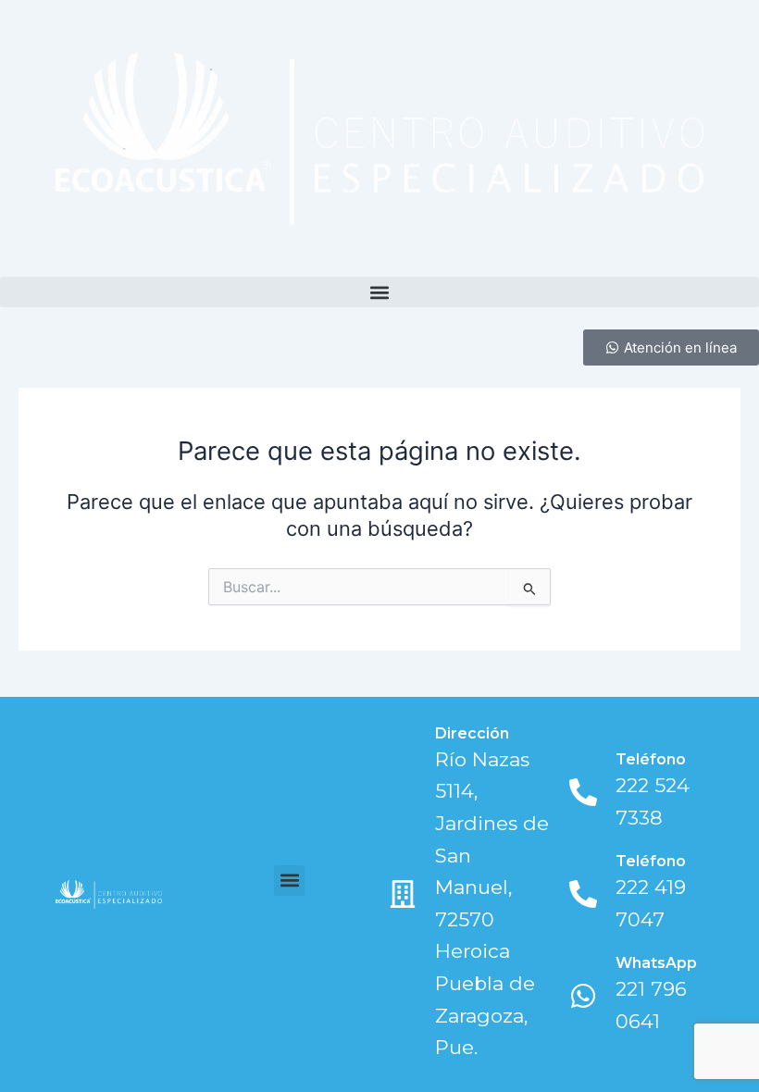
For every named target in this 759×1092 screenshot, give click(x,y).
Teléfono (651, 759)
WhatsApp (656, 963)
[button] (379, 292)
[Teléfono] (583, 792)
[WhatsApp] (583, 996)
